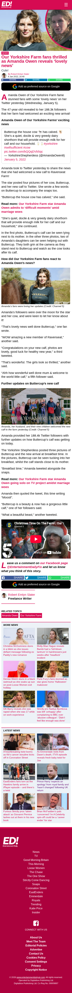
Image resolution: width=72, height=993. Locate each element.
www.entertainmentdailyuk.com (31, 977)
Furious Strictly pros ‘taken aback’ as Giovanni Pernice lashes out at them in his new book (18, 816)
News (5, 53)
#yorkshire (51, 143)
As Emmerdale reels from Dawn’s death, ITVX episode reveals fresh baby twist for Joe (52, 756)
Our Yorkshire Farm (30, 615)
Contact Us (36, 953)
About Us (36, 937)
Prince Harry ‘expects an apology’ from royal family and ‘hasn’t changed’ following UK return (53, 786)
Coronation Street (36, 888)
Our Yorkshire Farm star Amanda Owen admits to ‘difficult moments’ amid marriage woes (33, 207)
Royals (36, 900)
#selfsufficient (13, 147)
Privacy (36, 965)
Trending (36, 904)
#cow (26, 147)
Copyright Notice (36, 969)
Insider (36, 912)
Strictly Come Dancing (36, 880)
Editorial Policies (36, 945)
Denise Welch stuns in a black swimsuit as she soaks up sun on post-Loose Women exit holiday (19, 683)
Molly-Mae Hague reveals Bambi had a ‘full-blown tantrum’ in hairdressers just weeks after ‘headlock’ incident (51, 652)
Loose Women (36, 868)
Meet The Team (36, 941)
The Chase (36, 872)
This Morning (36, 864)
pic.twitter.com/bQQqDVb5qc (23, 151)
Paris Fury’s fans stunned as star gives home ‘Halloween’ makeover (52, 682)
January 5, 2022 (15, 159)
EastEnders (36, 892)
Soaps (36, 884)
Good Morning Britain (36, 860)
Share (12, 80)
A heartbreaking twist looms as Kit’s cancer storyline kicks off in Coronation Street (18, 754)
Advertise (36, 949)
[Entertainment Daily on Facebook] (36, 923)
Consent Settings (36, 961)
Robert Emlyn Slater (20, 74)
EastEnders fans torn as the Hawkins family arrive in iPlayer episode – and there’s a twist (18, 786)
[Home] (6, 5)
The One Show (36, 876)
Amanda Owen (10, 615)
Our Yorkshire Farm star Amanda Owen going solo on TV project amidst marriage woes (35, 483)
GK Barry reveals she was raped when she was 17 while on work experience (19, 711)
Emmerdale (36, 896)
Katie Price (36, 908)
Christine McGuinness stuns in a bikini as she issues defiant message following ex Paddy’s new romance (18, 650)
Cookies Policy (36, 957)
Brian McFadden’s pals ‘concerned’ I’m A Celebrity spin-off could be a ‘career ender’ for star (51, 816)
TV (36, 856)
